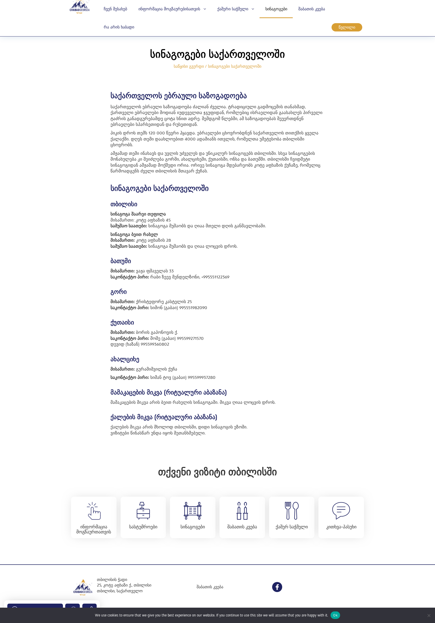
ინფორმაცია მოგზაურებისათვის (169, 9)
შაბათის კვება (311, 9)
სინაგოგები (276, 9)
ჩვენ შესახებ (115, 9)
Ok (335, 615)
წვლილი (347, 27)
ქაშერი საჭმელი (233, 9)
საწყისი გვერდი (189, 66)
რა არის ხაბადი (119, 27)
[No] (428, 615)
